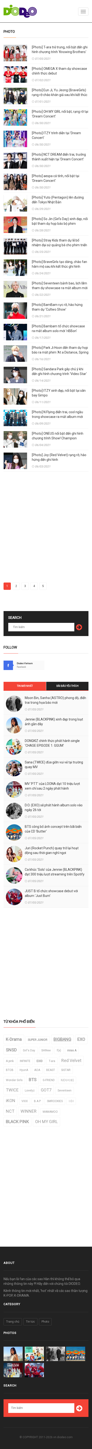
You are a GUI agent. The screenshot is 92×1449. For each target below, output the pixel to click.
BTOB (9, 1070)
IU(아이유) (67, 1080)
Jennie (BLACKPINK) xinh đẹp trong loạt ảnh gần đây (54, 721)
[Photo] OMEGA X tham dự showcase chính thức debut (59, 71)
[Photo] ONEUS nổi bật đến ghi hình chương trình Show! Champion (57, 436)
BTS (33, 1079)
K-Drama (14, 1039)
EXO (81, 1039)
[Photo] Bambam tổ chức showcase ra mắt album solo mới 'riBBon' (58, 328)
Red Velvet (71, 1060)
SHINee (46, 1050)
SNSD (11, 1049)
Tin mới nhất (25, 686)
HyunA (24, 1070)
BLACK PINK (17, 1121)
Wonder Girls (14, 1080)
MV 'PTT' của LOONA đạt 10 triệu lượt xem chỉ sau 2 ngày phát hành (52, 786)
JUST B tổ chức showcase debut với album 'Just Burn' (51, 893)
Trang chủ (12, 1321)
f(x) (59, 1050)
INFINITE (25, 1061)
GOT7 (46, 1089)
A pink (10, 1061)
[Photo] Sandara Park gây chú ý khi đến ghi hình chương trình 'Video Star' (59, 371)
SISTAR (66, 1070)
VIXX (24, 1101)
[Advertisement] (46, 529)
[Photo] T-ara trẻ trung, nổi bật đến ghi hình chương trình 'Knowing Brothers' (60, 49)
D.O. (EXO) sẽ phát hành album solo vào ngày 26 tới (54, 807)
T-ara (52, 1061)
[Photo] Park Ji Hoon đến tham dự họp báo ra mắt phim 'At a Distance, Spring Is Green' (60, 352)
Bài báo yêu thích (67, 686)
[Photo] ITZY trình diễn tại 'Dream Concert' (56, 135)
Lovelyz (30, 1090)
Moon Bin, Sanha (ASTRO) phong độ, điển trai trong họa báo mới (55, 700)
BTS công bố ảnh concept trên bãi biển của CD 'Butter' (53, 829)
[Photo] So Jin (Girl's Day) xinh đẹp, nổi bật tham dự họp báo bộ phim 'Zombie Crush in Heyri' (60, 223)
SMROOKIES (55, 1101)
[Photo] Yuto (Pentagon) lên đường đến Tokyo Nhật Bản (58, 200)
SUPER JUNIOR (37, 1039)
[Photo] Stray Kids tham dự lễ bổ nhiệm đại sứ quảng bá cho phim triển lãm (59, 245)
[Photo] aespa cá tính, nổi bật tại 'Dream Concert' (55, 178)
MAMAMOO (50, 1111)
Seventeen (64, 1090)
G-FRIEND (49, 1080)
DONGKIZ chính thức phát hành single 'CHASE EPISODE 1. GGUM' (52, 743)
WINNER (29, 1111)
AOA (37, 1070)
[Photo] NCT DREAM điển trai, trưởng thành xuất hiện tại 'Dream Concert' (59, 157)
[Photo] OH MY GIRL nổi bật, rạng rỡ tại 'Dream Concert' (60, 114)
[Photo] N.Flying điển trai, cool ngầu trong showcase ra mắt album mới (57, 414)
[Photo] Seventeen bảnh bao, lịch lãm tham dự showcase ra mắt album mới (60, 285)
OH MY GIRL (46, 1121)
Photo (45, 1321)
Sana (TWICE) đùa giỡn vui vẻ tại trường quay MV (54, 764)
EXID (40, 1061)
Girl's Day (29, 1050)
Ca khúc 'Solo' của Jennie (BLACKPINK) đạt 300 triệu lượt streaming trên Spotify (54, 872)
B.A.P (37, 1101)
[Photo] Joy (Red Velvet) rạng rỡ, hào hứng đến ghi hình (59, 457)
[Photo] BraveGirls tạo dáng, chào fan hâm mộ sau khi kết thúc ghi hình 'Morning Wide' (59, 266)
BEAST (50, 1070)
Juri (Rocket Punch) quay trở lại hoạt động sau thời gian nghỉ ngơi (52, 850)
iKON (10, 1100)
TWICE (12, 1089)
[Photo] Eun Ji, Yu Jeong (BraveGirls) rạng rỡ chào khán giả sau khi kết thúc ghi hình (59, 94)
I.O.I (71, 1101)
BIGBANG (62, 1039)
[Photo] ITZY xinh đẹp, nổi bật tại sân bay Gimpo (59, 393)
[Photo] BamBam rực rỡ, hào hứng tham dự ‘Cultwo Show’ (57, 307)
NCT (10, 1111)
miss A (71, 1050)
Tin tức (30, 1321)
